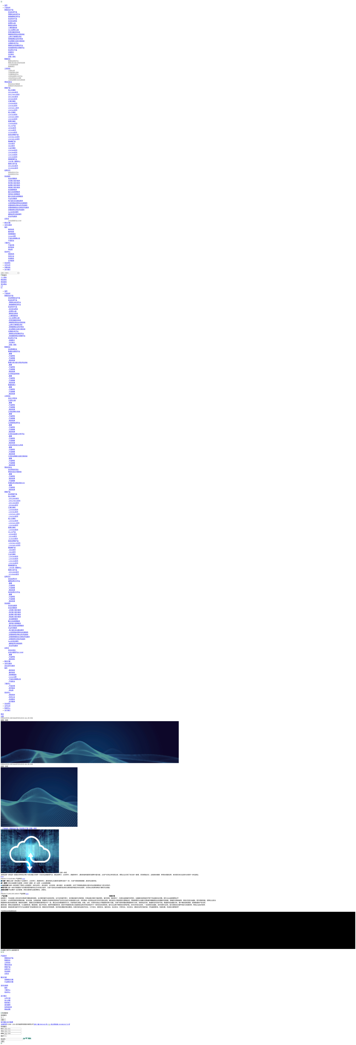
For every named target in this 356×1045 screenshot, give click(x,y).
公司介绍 (7, 998)
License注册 (12, 236)
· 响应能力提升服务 (14, 616)
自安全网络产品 (13, 134)
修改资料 (4, 279)
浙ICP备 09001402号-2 (41, 1024)
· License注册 (12, 677)
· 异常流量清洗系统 (14, 320)
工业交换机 (12, 148)
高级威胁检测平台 (14, 16)
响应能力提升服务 (14, 187)
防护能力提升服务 (14, 183)
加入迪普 (7, 1000)
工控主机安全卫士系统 (14, 78)
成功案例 (7, 1005)
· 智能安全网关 (13, 313)
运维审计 (11, 52)
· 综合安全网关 (13, 309)
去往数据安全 (12, 349)
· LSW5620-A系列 (14, 514)
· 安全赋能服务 (13, 619)
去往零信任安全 (13, 469)
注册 (2, 716)
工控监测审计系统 (13, 72)
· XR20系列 (12, 552)
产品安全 (11, 240)
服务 (5, 227)
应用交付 (7, 170)
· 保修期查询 (12, 674)
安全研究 (7, 263)
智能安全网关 (12, 25)
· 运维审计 (11, 340)
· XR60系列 (12, 550)
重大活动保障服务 (14, 192)
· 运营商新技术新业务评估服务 (18, 634)
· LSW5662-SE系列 (14, 543)
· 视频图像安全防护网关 (16, 327)
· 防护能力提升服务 (14, 612)
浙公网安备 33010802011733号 (60, 1024)
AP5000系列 (12, 128)
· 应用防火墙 (12, 311)
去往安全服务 (12, 605)
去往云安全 (12, 650)
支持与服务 (8, 225)
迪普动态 (7, 267)
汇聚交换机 (12, 101)
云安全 (6, 218)
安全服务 (7, 176)
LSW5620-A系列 (13, 108)
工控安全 (7, 68)
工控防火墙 (11, 70)
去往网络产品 (12, 494)
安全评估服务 (12, 216)
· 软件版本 (11, 688)
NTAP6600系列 (13, 168)
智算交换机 (12, 121)
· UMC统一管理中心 (14, 567)
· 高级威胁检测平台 (14, 304)
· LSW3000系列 (13, 559)
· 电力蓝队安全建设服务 (16, 630)
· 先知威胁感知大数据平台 (16, 336)
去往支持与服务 (9, 666)
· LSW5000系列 (13, 556)
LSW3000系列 (12, 152)
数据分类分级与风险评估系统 (16, 62)
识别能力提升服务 (14, 181)
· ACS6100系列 (13, 538)
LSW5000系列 (12, 150)
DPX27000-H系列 (13, 94)
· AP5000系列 (12, 534)
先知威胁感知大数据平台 (16, 47)
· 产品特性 (11, 356)
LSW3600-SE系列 (13, 139)
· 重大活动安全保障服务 (16, 625)
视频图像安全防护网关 (15, 39)
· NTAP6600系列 (13, 574)
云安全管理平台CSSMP (14, 220)
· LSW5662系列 (13, 512)
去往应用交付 (12, 579)
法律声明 (4, 1024)
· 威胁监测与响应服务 (15, 643)
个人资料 (4, 277)
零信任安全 (8, 82)
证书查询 (11, 260)
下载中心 (7, 243)
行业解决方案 (8, 982)
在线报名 (11, 258)
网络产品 (7, 88)
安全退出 (4, 284)
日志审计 (11, 54)
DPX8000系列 (12, 99)
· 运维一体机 (12, 344)
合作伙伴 (7, 265)
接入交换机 (12, 112)
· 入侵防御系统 (13, 316)
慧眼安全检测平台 (14, 14)
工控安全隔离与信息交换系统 (16, 80)
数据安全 (7, 59)
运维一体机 (12, 56)
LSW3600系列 (12, 119)
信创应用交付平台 (13, 174)
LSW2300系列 (12, 155)
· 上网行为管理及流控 (15, 324)
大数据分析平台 (13, 43)
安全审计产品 (12, 50)
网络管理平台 (12, 159)
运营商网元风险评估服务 (16, 210)
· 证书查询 (11, 701)
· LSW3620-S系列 (13, 523)
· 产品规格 (11, 358)
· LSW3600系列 (13, 525)
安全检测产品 (12, 12)
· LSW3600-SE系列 (14, 545)
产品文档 (11, 245)
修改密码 (4, 282)
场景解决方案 (8, 979)
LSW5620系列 (12, 110)
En (1, 287)
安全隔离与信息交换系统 (16, 41)
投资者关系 (8, 1007)
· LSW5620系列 (13, 516)
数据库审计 (11, 66)
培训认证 (11, 256)
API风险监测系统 (13, 64)
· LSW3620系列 (13, 521)
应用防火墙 (12, 23)
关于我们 (7, 269)
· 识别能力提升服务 (14, 610)
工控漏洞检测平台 (13, 74)
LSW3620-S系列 (13, 117)
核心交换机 (12, 90)
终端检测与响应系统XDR (15, 85)
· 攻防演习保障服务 (14, 623)
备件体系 (11, 231)
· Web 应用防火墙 (13, 318)
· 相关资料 (11, 659)
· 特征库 (10, 690)
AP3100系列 (12, 130)
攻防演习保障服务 (14, 194)
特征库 (10, 249)
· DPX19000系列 (13, 503)
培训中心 (7, 251)
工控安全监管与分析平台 (15, 76)
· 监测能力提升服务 (14, 614)
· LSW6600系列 (13, 509)
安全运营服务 (12, 178)
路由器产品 (12, 141)
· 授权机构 (11, 695)
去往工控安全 (12, 398)
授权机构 (11, 254)
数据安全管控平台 (13, 61)
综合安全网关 (12, 21)
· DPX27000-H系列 (14, 501)
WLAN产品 (12, 126)
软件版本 (11, 247)
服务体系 (11, 229)
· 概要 (10, 353)
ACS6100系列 (12, 132)
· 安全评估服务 (13, 645)
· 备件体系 (11, 672)
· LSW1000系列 (13, 563)
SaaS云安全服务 (13, 212)
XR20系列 (11, 146)
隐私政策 (7, 1009)
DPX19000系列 (13, 97)
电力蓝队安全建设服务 (15, 201)
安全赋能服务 (12, 189)
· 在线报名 (11, 699)
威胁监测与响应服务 (15, 214)
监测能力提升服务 (14, 185)
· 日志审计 (11, 342)
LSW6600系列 (12, 103)
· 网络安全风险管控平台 (16, 333)
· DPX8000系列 (13, 505)
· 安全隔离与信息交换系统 (16, 329)
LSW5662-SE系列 (13, 137)
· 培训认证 (11, 697)
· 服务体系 (11, 670)
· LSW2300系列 (13, 561)
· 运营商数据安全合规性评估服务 (19, 637)
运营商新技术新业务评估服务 (17, 205)
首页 (5, 5)
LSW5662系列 (12, 105)
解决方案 (7, 223)
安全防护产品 (12, 19)
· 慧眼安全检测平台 (14, 302)
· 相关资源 (11, 360)
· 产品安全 (11, 681)
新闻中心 (7, 708)
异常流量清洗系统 (14, 32)
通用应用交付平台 (13, 172)
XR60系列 (11, 143)
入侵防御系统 (12, 27)
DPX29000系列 (13, 92)
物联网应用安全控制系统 (16, 34)
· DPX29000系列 (13, 498)
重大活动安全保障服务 (15, 196)
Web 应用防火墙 (13, 30)
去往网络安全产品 (14, 298)
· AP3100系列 (12, 536)
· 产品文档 (11, 686)
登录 (2, 714)
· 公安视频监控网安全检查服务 (18, 632)
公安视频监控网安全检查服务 (17, 203)
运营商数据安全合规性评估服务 (18, 207)
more (23, 878)
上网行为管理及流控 (15, 36)
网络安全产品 (8, 10)
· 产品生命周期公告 (14, 679)
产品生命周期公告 (14, 238)
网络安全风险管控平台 (15, 45)
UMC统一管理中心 (14, 161)
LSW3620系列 (12, 114)
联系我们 (7, 1002)
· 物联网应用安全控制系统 (16, 322)
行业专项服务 (12, 198)
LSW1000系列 (12, 157)
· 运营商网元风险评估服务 (16, 639)
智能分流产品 (12, 163)
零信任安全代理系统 (14, 84)
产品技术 (7, 7)
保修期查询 (12, 234)
